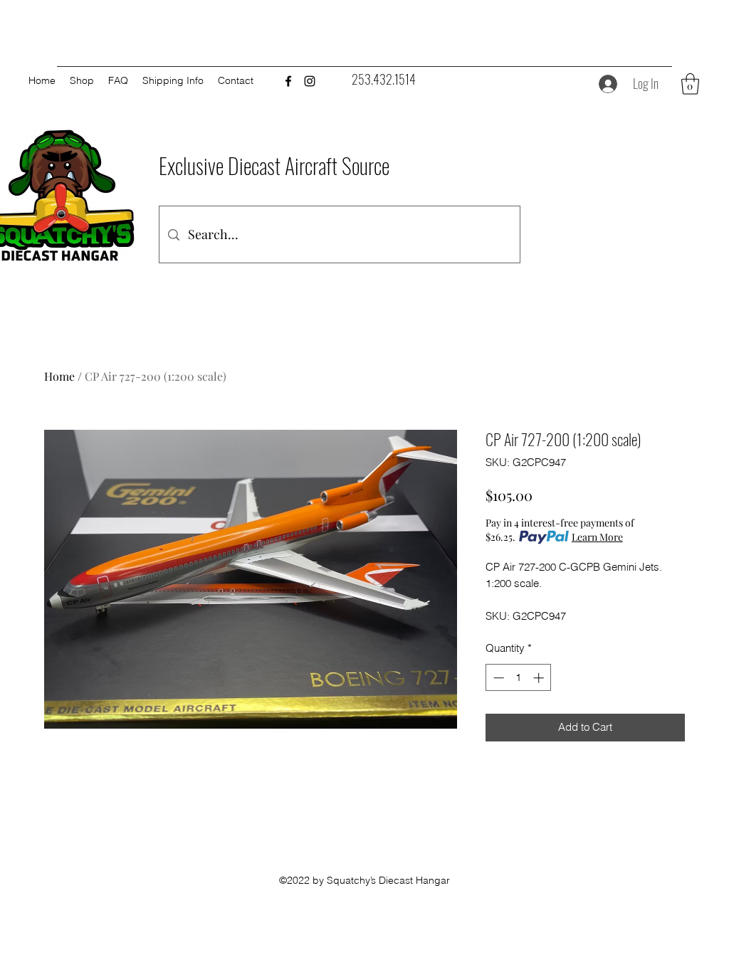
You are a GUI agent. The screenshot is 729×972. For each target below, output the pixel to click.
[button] (690, 84)
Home (59, 376)
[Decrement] (497, 678)
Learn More (597, 537)
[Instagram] (310, 81)
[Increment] (540, 678)
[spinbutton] (518, 678)
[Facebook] (288, 81)
